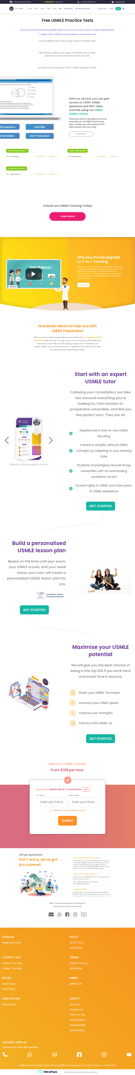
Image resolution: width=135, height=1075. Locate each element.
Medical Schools (11, 942)
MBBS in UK (76, 983)
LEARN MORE (83, 285)
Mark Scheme (53, 156)
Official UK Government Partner (22, 2)
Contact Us (76, 1009)
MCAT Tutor (76, 942)
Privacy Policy (81, 810)
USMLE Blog (76, 968)
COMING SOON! (81, 134)
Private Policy (77, 1020)
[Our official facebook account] (79, 1054)
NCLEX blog (8, 989)
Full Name (40, 795)
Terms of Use (67, 810)
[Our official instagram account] (104, 1054)
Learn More (68, 216)
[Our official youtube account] (129, 1054)
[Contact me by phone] (5, 1054)
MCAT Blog (76, 947)
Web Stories (9, 1004)
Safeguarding (77, 1025)
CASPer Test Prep (12, 963)
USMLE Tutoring (78, 963)
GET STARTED (100, 506)
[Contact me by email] (54, 1054)
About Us (75, 1004)
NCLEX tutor (9, 983)
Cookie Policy (77, 1030)
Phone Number (73, 795)
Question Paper (40, 156)
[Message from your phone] (30, 1054)
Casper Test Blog (12, 968)
